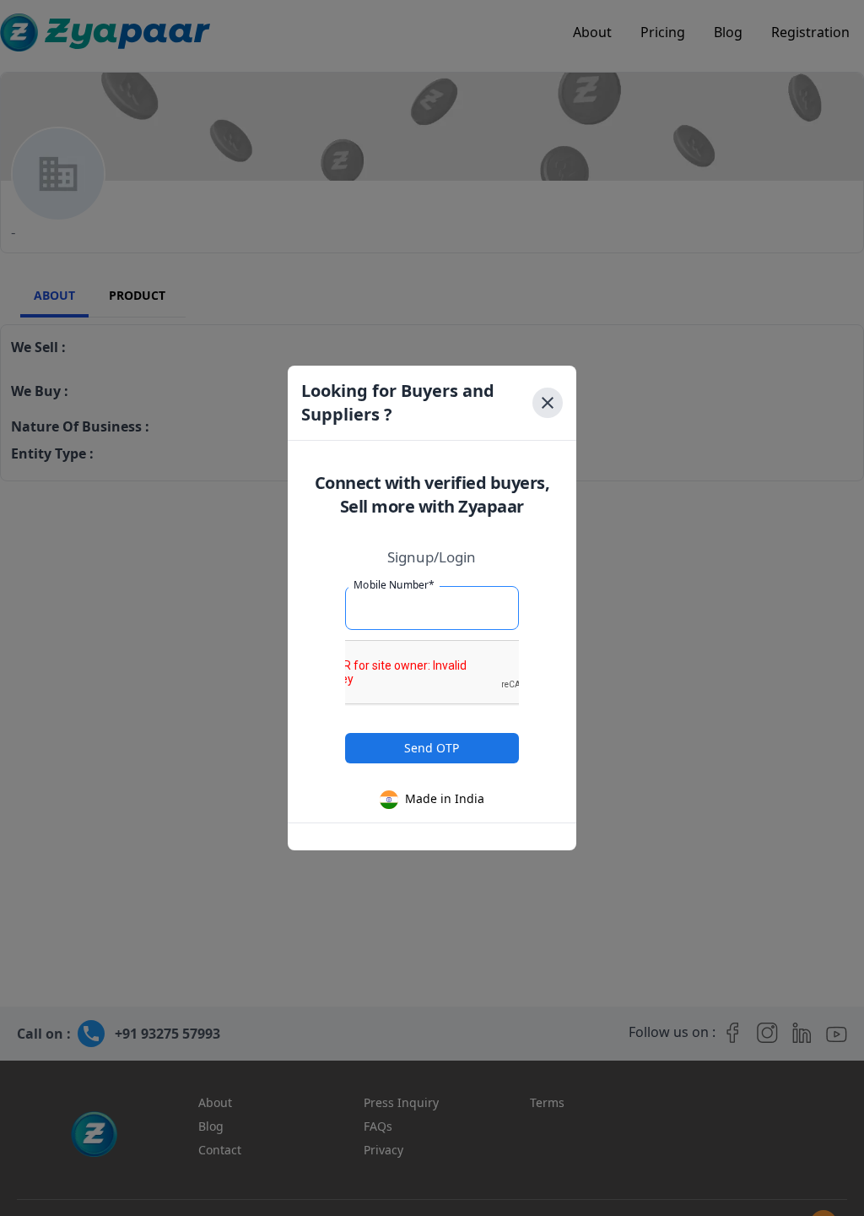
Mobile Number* (394, 585)
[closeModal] (547, 403)
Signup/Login (431, 557)
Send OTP (431, 748)
